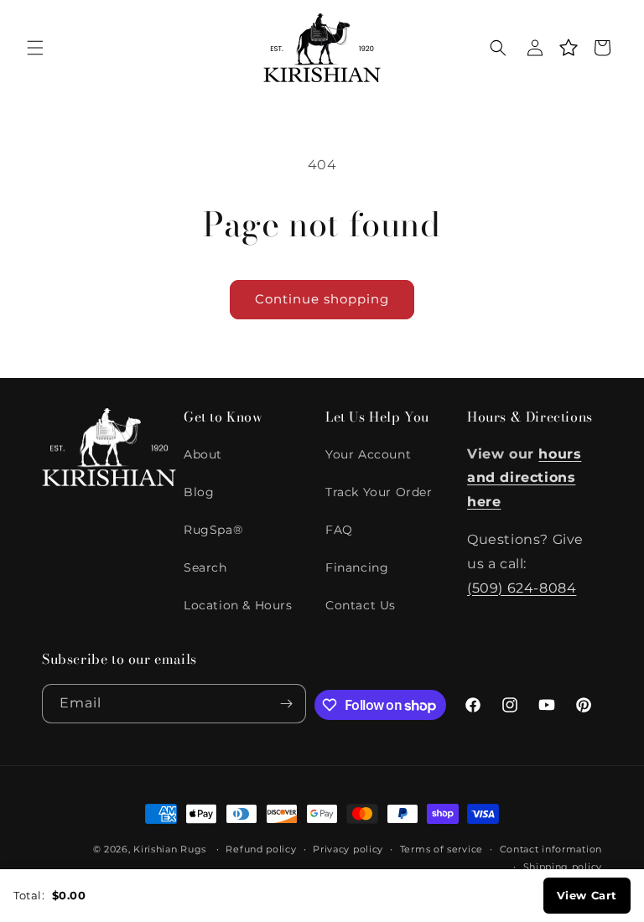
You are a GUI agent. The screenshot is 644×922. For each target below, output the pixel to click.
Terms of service (441, 849)
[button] (35, 47)
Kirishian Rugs (169, 849)
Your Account (368, 454)
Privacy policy (348, 849)
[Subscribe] (286, 703)
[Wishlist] (568, 47)
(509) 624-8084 (521, 588)
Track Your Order (379, 492)
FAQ (339, 529)
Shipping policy (563, 867)
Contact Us (360, 605)
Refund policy (261, 849)
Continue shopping (322, 299)
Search (205, 567)
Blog (199, 492)
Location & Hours (238, 605)
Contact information (551, 849)
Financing (356, 567)
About (203, 454)
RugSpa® (213, 529)
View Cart (587, 895)
